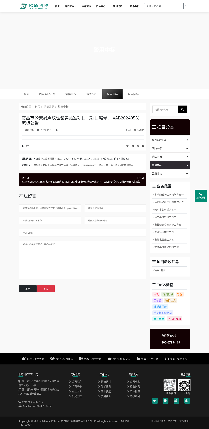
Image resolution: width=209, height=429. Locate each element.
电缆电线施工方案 (164, 239)
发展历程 (77, 396)
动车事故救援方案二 (165, 217)
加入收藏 (139, 130)
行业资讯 (135, 386)
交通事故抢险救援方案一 (167, 247)
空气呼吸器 (174, 319)
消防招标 (91, 94)
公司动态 (135, 381)
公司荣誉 (77, 386)
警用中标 (112, 94)
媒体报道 (135, 391)
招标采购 (49, 107)
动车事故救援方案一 (165, 209)
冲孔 (156, 294)
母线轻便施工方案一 (165, 232)
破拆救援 (106, 386)
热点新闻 (135, 396)
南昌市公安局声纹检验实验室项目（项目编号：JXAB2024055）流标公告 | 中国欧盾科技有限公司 (83, 165)
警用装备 (106, 396)
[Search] (186, 6)
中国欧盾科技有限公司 (52, 158)
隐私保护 (172, 421)
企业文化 (77, 391)
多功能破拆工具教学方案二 (169, 202)
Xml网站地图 (158, 421)
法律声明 (184, 421)
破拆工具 (170, 300)
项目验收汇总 (47, 94)
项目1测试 (160, 270)
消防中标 (70, 94)
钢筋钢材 (106, 381)
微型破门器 (160, 306)
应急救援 (106, 391)
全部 (26, 94)
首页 (57, 6)
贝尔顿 (158, 300)
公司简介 (77, 381)
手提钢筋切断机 (163, 312)
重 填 (27, 288)
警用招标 (133, 94)
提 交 (45, 288)
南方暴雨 (159, 319)
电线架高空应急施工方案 (167, 224)
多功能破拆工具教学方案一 (169, 194)
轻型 (179, 294)
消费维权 (168, 294)
